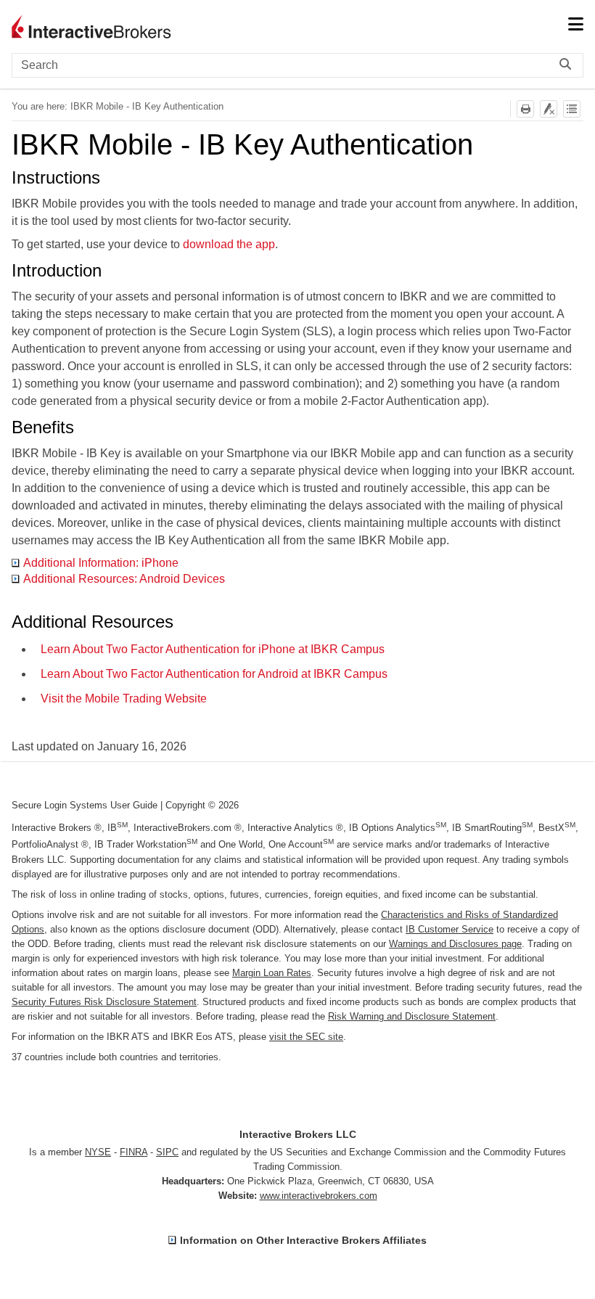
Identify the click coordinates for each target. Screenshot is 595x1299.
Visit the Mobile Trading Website (124, 698)
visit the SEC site (306, 1036)
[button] (568, 65)
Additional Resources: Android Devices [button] (124, 579)
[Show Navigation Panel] (575, 25)
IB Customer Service (449, 929)
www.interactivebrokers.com (318, 1195)
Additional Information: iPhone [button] (100, 563)
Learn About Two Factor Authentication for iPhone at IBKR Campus (213, 649)
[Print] (525, 109)
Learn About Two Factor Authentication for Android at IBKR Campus (214, 674)
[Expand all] (571, 109)
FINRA (133, 1152)
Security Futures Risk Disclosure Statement (104, 1001)
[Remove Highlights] (548, 109)
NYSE (98, 1152)
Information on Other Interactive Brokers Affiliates (303, 1240)
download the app (229, 244)
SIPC (167, 1152)
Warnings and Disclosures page (455, 943)
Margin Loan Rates (271, 972)
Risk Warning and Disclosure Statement (412, 1016)
